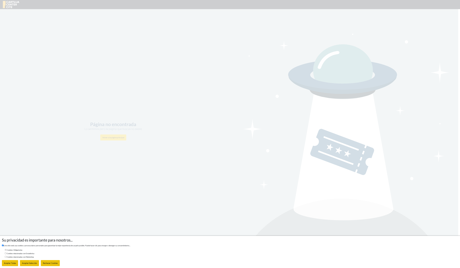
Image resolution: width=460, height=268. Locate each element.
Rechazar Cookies (50, 263)
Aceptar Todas (10, 263)
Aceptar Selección (29, 263)
